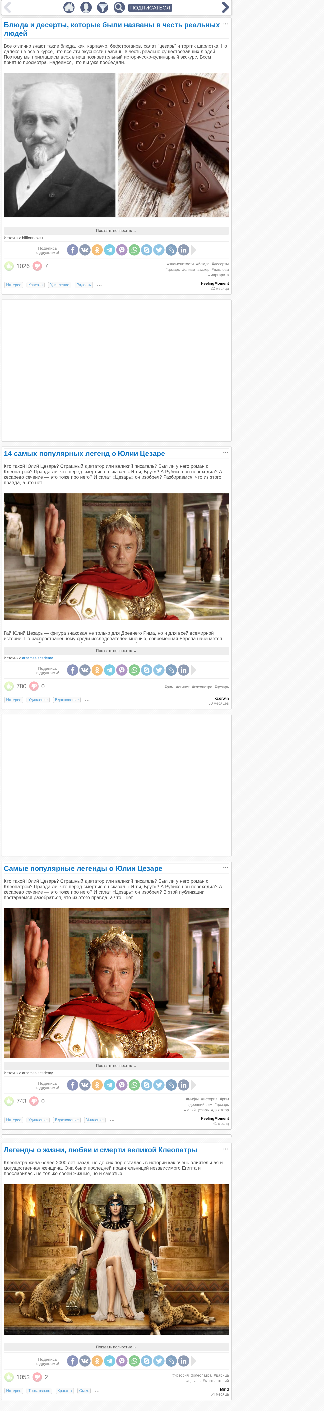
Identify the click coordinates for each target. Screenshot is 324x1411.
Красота (35, 285)
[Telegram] (109, 250)
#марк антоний (216, 1381)
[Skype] (146, 250)
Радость (84, 285)
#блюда (202, 264)
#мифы (192, 1099)
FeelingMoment (215, 283)
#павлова (220, 269)
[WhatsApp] (134, 250)
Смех (84, 1391)
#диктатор (220, 1110)
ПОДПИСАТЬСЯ (150, 8)
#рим (169, 687)
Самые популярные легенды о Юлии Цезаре (83, 868)
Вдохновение (67, 700)
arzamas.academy (37, 658)
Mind (224, 1389)
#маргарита (218, 275)
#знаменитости (180, 264)
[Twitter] (159, 250)
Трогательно (39, 1391)
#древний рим (199, 1105)
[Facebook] (72, 250)
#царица (221, 1375)
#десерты (220, 264)
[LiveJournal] (171, 250)
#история (209, 1099)
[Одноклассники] (97, 250)
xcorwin (222, 698)
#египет (183, 687)
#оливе (188, 269)
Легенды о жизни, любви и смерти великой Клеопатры (101, 1150)
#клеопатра (202, 687)
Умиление (95, 1120)
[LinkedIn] (183, 250)
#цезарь (173, 269)
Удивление (59, 285)
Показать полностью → (116, 231)
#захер (203, 269)
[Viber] (122, 250)
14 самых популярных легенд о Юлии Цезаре (84, 453)
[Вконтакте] (85, 250)
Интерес (13, 285)
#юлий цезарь (196, 1110)
